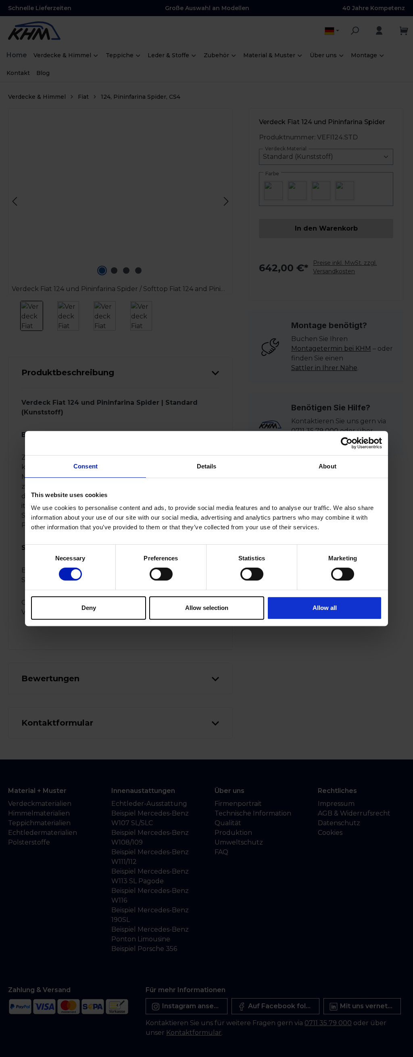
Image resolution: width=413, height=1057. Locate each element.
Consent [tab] (85, 466)
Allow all (325, 607)
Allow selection (206, 607)
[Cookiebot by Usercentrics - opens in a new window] (346, 443)
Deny (88, 607)
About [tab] (327, 466)
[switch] (161, 574)
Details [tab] (207, 466)
